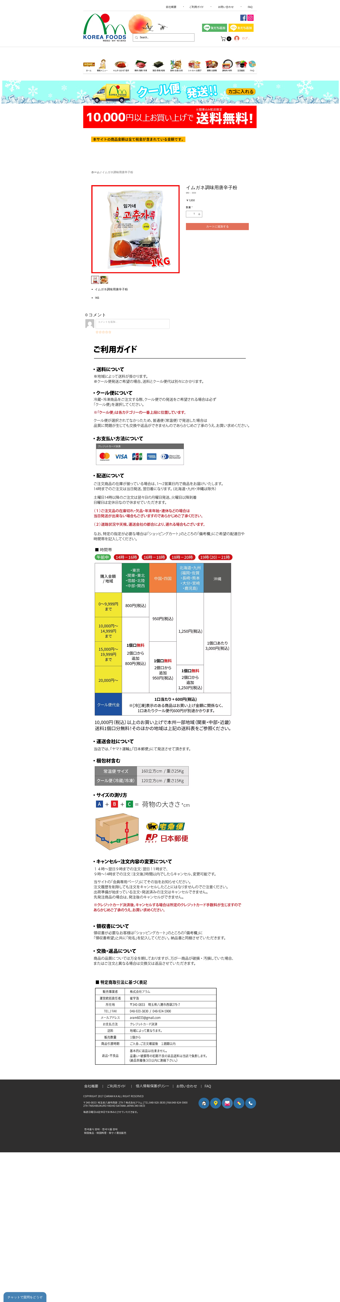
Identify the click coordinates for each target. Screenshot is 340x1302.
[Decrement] (188, 214)
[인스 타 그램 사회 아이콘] (250, 18)
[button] (227, 38)
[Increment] (199, 214)
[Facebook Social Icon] (243, 18)
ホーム (95, 172)
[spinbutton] (194, 214)
